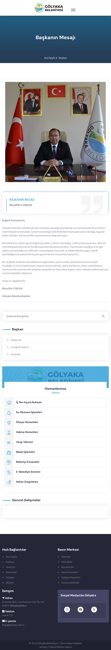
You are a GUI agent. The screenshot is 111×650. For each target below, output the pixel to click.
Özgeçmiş (16, 340)
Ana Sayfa (49, 57)
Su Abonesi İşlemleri (29, 412)
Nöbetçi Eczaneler (27, 462)
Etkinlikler (66, 561)
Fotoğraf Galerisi (20, 347)
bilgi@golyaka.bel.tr (13, 625)
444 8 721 (7, 615)
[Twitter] (94, 609)
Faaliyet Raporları (70, 577)
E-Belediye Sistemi (28, 472)
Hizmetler (11, 572)
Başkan (63, 57)
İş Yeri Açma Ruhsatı (29, 402)
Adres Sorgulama (27, 481)
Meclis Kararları (69, 572)
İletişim (10, 582)
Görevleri (16, 354)
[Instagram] (67, 609)
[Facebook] (80, 609)
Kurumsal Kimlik (70, 582)
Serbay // (44, 647)
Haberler (66, 556)
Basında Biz (67, 567)
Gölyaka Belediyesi (48, 643)
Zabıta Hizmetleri (27, 432)
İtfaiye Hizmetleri (27, 422)
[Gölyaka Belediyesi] (48, 7)
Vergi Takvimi (24, 442)
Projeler (10, 577)
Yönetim (10, 567)
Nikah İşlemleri (25, 452)
